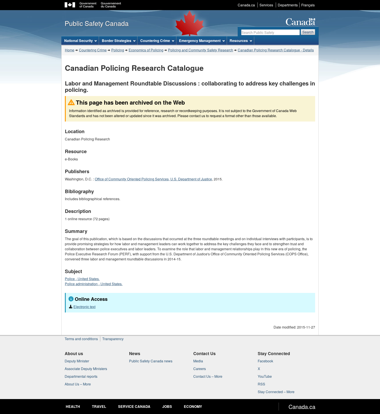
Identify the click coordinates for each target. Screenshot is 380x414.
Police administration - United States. (93, 283)
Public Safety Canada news (150, 360)
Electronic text (84, 306)
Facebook (265, 360)
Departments (288, 4)
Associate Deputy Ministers (86, 368)
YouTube (265, 376)
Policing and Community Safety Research (200, 50)
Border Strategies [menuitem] (116, 40)
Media (198, 360)
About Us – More (78, 384)
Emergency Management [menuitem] (200, 40)
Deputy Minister (77, 360)
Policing (117, 50)
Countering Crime (93, 50)
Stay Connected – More (276, 391)
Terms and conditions (81, 338)
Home (69, 50)
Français (308, 4)
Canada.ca (246, 4)
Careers (199, 368)
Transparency (113, 338)
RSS (261, 384)
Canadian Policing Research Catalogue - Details (276, 50)
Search (308, 31)
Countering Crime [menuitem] (155, 40)
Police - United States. (82, 278)
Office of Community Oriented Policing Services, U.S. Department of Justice (153, 179)
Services (266, 4)
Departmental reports (81, 376)
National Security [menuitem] (78, 40)
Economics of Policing (146, 50)
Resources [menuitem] (239, 40)
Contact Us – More (207, 376)
